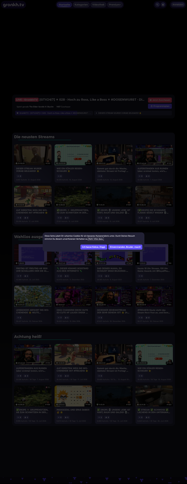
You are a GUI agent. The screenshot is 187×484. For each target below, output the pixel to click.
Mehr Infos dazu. (95, 239)
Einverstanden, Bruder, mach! (125, 247)
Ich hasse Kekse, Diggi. (94, 247)
